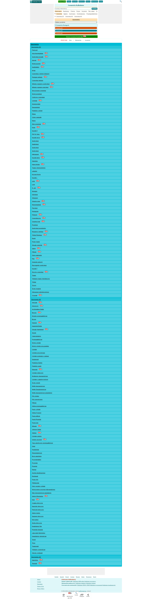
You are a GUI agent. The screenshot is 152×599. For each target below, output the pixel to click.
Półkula (34, 403)
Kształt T (34, 268)
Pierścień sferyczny (38, 509)
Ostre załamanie (37, 255)
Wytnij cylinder (36, 343)
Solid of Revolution (37, 496)
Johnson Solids (36, 429)
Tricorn (34, 285)
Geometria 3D (69, 16)
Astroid (34, 60)
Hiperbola (35, 161)
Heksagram (35, 154)
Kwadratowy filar (37, 526)
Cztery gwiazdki (36, 117)
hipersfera (35, 560)
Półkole (34, 252)
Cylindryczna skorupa (38, 353)
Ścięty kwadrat (36, 289)
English (56, 577)
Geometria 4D (78, 16)
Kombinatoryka (81, 14)
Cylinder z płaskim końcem (40, 379)
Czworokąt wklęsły (37, 80)
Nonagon (34, 191)
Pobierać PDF (62, 1)
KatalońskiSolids (37, 326)
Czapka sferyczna (37, 503)
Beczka (34, 313)
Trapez (34, 275)
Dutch (94, 577)
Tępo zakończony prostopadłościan (42, 443)
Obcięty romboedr (37, 553)
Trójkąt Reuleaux (37, 235)
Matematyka (95, 1)
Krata (33, 127)
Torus (33, 543)
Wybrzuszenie (36, 63)
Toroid (34, 539)
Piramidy (34, 466)
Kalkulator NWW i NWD (83, 585)
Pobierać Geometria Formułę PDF (74, 36)
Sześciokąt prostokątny (39, 228)
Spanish (62, 577)
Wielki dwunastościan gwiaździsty (42, 393)
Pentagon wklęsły (37, 77)
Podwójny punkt (36, 366)
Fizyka (101, 1)
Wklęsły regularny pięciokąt (40, 87)
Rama (33, 120)
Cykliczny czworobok (38, 97)
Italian (82, 577)
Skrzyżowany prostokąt (39, 90)
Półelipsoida (35, 483)
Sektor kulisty (36, 513)
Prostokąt (35, 225)
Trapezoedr (35, 546)
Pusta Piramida (36, 419)
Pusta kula (35, 423)
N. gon (34, 188)
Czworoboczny (36, 218)
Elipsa (34, 114)
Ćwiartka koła (36, 221)
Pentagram (35, 211)
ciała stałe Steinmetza (38, 533)
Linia (33, 181)
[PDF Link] (46, 53)
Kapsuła (34, 323)
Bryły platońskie (36, 456)
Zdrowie (88, 1)
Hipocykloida (36, 164)
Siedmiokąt (35, 144)
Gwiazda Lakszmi (37, 262)
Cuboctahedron (36, 336)
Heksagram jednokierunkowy (40, 292)
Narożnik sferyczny (38, 506)
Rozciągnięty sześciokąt (39, 265)
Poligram (34, 215)
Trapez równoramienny (38, 168)
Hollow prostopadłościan (39, 406)
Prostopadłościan (37, 339)
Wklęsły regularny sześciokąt (40, 84)
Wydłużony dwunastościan (40, 376)
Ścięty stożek (36, 383)
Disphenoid (35, 359)
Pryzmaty (35, 463)
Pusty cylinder (36, 409)
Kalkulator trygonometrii (96, 585)
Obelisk (34, 433)
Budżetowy (81, 1)
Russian (78, 577)
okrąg (33, 70)
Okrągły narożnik (37, 245)
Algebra (65, 14)
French (67, 577)
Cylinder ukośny (37, 436)
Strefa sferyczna (37, 523)
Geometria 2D (60, 16)
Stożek (34, 333)
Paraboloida (35, 449)
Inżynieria (74, 1)
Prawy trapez (36, 242)
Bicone (34, 319)
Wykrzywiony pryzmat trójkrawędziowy (43, 489)
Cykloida (34, 100)
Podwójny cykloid (37, 110)
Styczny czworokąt (37, 272)
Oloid (33, 446)
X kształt (34, 295)
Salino (34, 248)
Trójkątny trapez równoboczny (41, 279)
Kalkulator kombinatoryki (109, 585)
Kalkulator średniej (91, 583)
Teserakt (34, 563)
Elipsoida (34, 369)
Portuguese (89, 577)
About (38, 579)
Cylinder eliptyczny (37, 373)
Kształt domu (36, 158)
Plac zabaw (91, 11)
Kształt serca (36, 137)
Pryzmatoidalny (36, 459)
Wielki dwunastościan (38, 386)
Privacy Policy (40, 588)
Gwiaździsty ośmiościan (39, 536)
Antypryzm (35, 306)
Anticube (34, 302)
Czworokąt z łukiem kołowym (40, 74)
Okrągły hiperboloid (37, 329)
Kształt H (34, 131)
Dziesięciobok (36, 104)
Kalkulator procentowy (90, 581)
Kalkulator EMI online (78, 581)
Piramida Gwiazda (37, 529)
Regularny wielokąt (37, 231)
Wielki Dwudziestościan (39, 389)
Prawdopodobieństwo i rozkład (94, 14)
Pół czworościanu (37, 399)
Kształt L (34, 178)
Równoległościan (37, 453)
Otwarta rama (36, 201)
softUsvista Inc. (82, 591)
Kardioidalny (35, 67)
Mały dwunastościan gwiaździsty (41, 493)
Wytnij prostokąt (37, 94)
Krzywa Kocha (36, 174)
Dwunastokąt (36, 107)
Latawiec (34, 171)
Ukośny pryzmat (37, 439)
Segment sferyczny (37, 516)
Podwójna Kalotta (37, 363)
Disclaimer (40, 584)
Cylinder (34, 349)
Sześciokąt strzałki (37, 57)
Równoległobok (36, 205)
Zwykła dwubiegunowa (38, 473)
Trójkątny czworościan (38, 549)
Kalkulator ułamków (81, 583)
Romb (33, 238)
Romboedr (35, 476)
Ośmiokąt (35, 194)
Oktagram (35, 198)
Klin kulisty (35, 519)
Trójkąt (34, 282)
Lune (33, 184)
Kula (33, 500)
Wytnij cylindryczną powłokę (40, 346)
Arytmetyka (72, 14)
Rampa (34, 469)
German (72, 577)
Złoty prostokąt (36, 124)
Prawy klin (35, 479)
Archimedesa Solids (38, 309)
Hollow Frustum (36, 413)
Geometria (59, 14)
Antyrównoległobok (37, 53)
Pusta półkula (36, 416)
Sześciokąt (35, 141)
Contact (39, 581)
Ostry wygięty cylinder (38, 486)
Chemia (69, 1)
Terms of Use (40, 586)
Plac (33, 258)
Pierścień (35, 50)
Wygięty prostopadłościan (39, 316)
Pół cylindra (35, 396)
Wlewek (34, 426)
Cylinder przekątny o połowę (40, 356)
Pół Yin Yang (35, 134)
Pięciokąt (34, 208)
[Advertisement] (42, 14)
